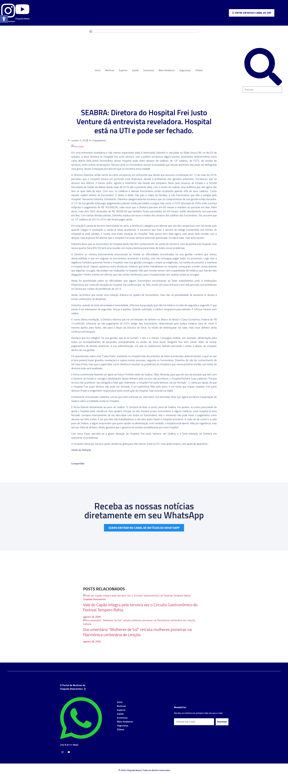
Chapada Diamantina (94, 599)
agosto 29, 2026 (92, 617)
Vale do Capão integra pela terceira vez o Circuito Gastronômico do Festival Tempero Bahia (140, 607)
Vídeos (199, 70)
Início (97, 70)
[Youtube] (68, 752)
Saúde (135, 70)
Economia (148, 70)
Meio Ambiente (167, 70)
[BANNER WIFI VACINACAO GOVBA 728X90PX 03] (144, 31)
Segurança (185, 70)
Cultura (87, 624)
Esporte (123, 70)
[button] (4, 19)
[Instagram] (62, 752)
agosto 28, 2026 (92, 641)
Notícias (109, 70)
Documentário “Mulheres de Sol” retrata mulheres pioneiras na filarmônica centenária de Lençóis (137, 632)
